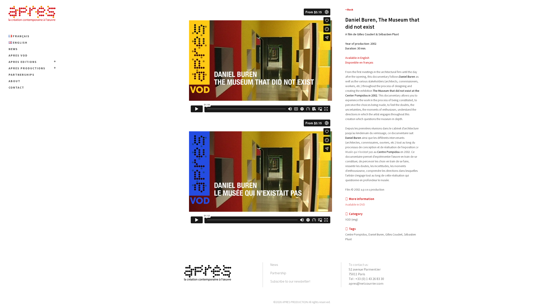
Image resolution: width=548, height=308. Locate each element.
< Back (349, 9)
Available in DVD (355, 204)
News (274, 264)
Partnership (278, 273)
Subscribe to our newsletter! (290, 281)
